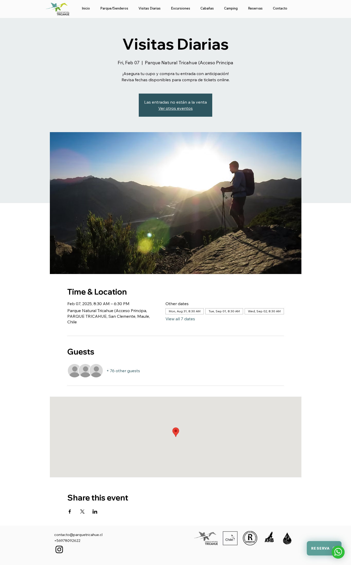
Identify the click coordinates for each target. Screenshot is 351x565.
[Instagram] (59, 549)
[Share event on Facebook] (69, 511)
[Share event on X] (82, 511)
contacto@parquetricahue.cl (78, 534)
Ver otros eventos (175, 108)
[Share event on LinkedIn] (95, 511)
